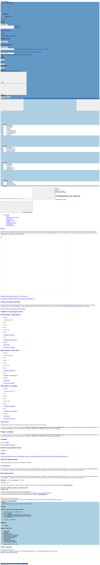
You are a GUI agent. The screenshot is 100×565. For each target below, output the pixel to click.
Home (57, 188)
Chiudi (2, 60)
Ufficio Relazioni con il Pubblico (11, 535)
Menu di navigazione (27, 212)
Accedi (2, 19)
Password (16, 27)
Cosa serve (8, 218)
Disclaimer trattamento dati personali (9, 552)
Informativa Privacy (8, 533)
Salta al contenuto (5, 1)
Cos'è (7, 216)
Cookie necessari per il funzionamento (10, 498)
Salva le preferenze (12, 501)
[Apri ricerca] (87, 105)
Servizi (57, 189)
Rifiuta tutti (12, 487)
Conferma (8, 97)
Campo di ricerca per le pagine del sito (9, 198)
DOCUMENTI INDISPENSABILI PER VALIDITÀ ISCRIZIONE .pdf (18, 298)
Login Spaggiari (38, 51)
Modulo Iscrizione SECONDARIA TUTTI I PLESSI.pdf (14, 296)
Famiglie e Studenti (60, 191)
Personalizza (4, 487)
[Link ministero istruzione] (7, 2)
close (2, 111)
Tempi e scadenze (10, 220)
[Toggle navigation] (12, 105)
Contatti (8, 221)
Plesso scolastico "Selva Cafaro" (10, 350)
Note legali (6, 532)
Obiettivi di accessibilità (9, 537)
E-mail (15, 49)
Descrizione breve (10, 225)
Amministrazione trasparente (10, 541)
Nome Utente (17, 26)
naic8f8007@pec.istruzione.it (10, 339)
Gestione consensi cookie (9, 540)
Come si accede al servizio (12, 217)
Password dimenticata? (6, 30)
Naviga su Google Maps (9, 347)
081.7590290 (7, 344)
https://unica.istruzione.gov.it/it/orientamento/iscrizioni (13, 308)
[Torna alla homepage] (50, 98)
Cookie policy (7, 531)
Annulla (2, 97)
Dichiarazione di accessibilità (10, 536)
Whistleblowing (7, 539)
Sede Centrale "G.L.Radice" (9, 386)
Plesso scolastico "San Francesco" (11, 314)
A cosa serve (9, 224)
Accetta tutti (23, 487)
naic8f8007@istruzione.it (9, 335)
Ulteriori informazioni (11, 222)
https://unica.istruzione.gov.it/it (72, 305)
